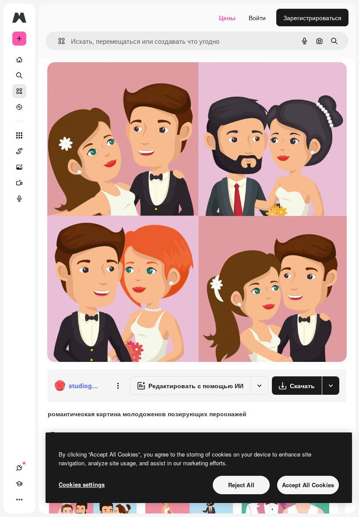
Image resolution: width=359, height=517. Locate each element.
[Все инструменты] (19, 135)
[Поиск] (19, 75)
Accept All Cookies (308, 485)
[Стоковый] (19, 91)
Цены (227, 17)
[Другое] (19, 499)
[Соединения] (19, 468)
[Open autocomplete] (58, 41)
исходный (106, 78)
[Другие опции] (118, 385)
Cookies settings (82, 484)
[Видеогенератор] (19, 183)
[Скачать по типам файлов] (330, 385)
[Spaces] (19, 151)
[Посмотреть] (19, 107)
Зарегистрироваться (312, 17)
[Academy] (19, 484)
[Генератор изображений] (19, 167)
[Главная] (19, 60)
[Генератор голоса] (19, 198)
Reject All (241, 485)
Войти (257, 17)
